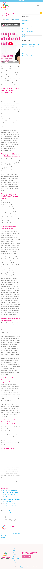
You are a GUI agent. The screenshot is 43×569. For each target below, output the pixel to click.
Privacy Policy (18, 566)
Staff (23, 34)
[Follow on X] (21, 0)
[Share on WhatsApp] (10, 517)
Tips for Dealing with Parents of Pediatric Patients (17, 535)
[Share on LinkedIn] (15, 520)
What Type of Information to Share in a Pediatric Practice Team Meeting (31, 55)
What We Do (16, 552)
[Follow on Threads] (22, 0)
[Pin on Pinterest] (13, 520)
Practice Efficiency (27, 29)
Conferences (25, 20)
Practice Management (5, 12)
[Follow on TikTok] (20, 0)
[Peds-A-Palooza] (15, 6)
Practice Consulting (27, 26)
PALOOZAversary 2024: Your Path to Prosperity (5, 535)
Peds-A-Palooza (16, 19)
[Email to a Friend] (11, 520)
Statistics (24, 37)
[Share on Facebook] (6, 520)
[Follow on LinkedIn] (23, 0)
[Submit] (41, 13)
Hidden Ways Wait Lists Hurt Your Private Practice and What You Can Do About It (10, 506)
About (14, 550)
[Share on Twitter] (9, 520)
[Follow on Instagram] (19, 0)
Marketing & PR (26, 23)
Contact (14, 562)
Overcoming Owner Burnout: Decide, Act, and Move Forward (31, 45)
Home (13, 548)
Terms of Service (24, 566)
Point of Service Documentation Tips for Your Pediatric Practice (32, 50)
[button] (38, 6)
